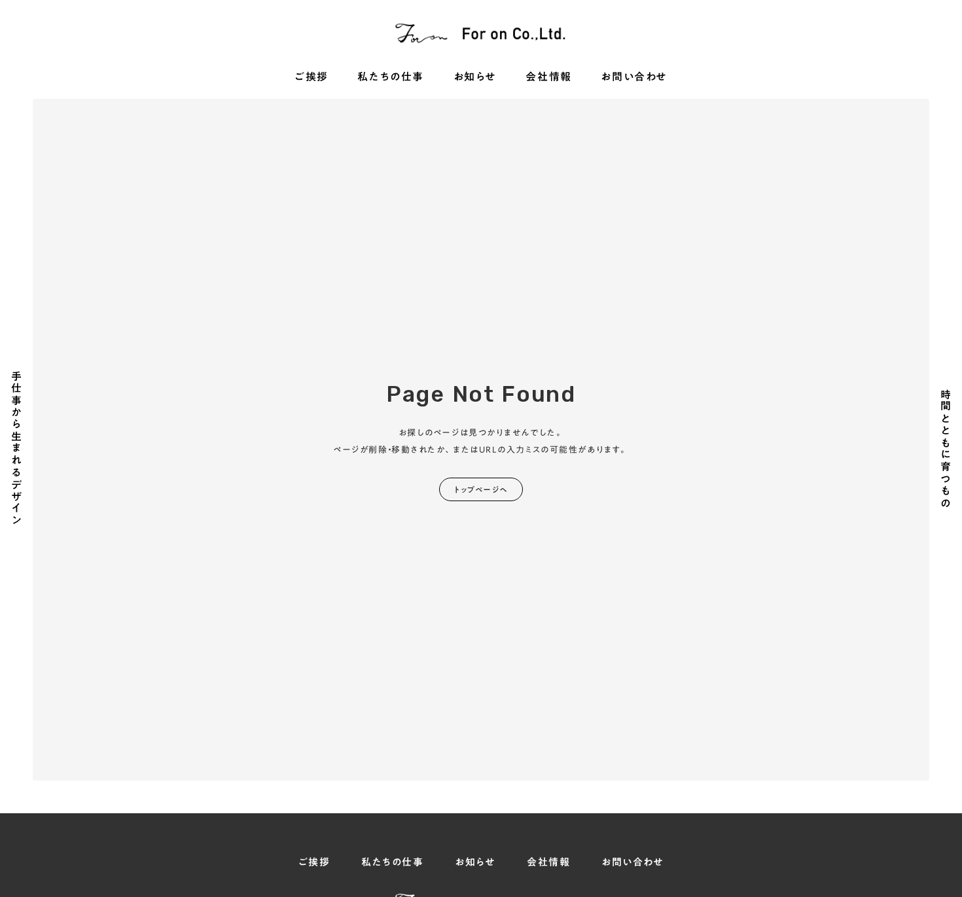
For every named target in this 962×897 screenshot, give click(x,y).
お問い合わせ (634, 77)
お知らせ (475, 77)
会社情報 (548, 77)
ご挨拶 (311, 77)
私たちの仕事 (390, 77)
